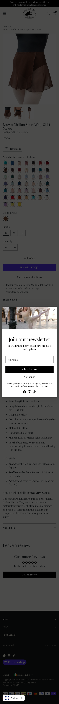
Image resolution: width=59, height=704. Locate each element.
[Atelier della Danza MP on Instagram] (29, 392)
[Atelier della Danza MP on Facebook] (24, 392)
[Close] (53, 310)
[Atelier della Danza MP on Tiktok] (34, 392)
